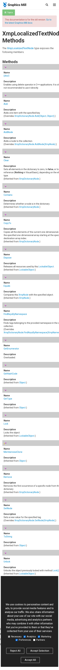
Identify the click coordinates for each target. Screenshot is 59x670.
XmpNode (23, 294)
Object (22, 382)
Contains (8, 195)
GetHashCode (10, 373)
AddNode (8, 132)
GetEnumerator (11, 348)
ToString (8, 536)
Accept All (30, 659)
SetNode (8, 508)
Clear (6, 160)
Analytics (31, 636)
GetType (8, 398)
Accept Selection (39, 650)
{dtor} (6, 75)
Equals (7, 286)
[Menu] (54, 5)
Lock (6, 423)
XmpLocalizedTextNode (20, 48)
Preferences (25, 640)
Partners (40, 640)
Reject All (15, 650)
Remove (8, 477)
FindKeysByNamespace (15, 314)
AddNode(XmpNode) (45, 144)
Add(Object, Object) (44, 116)
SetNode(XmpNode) (45, 520)
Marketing (46, 636)
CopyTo (7, 223)
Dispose (7, 257)
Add (6, 104)
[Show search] (47, 5)
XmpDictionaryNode (24, 116)
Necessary (16, 636)
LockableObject (46, 266)
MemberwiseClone (13, 452)
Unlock (7, 561)
